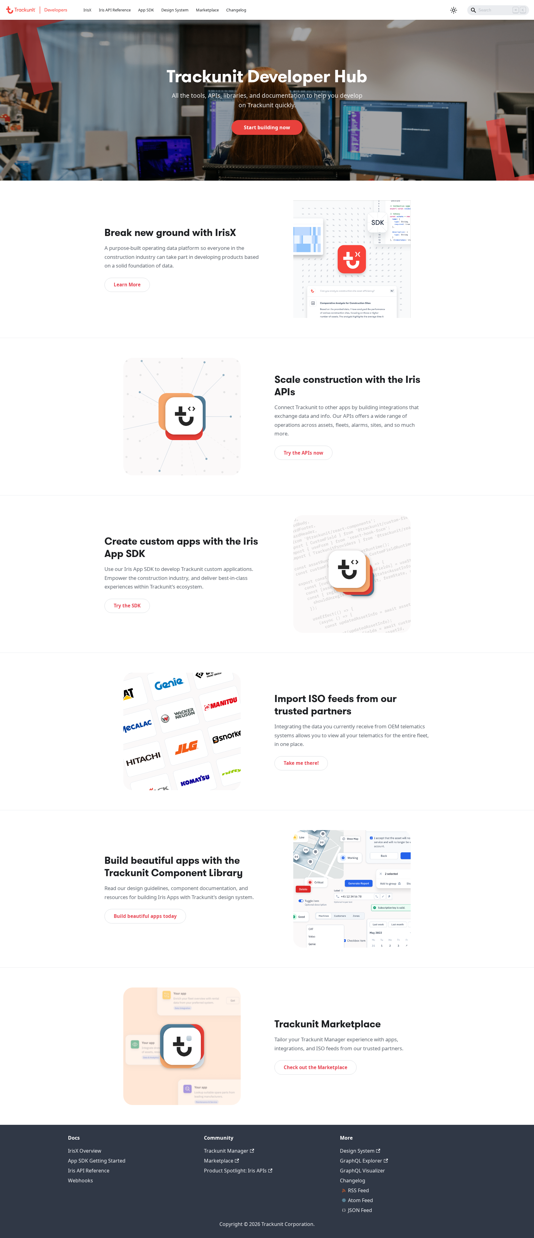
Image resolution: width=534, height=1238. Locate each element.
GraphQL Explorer (361, 1160)
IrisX (87, 10)
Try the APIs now (303, 453)
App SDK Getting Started (96, 1160)
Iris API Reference (115, 10)
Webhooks (80, 1180)
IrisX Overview (84, 1150)
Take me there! (301, 763)
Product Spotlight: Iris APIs (235, 1170)
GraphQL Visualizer (362, 1170)
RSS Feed (358, 1190)
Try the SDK (127, 605)
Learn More (127, 284)
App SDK (146, 10)
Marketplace (207, 10)
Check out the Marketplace (315, 1067)
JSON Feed (360, 1210)
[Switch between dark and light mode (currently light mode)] (454, 10)
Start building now (267, 127)
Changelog (236, 10)
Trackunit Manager (226, 1150)
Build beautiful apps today (145, 916)
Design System (175, 10)
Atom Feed (360, 1200)
